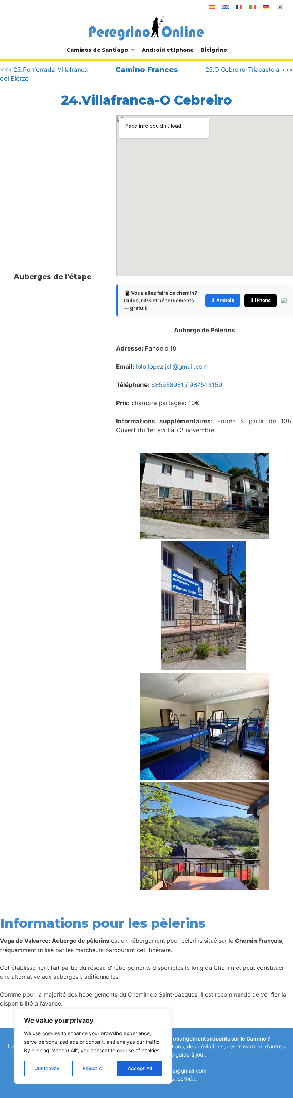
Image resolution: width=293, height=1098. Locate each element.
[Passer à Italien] (252, 7)
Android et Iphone (168, 50)
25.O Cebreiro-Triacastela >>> (249, 69)
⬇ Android (222, 300)
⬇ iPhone (260, 300)
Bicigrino (214, 50)
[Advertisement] (60, 174)
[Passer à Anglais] (225, 7)
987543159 (205, 384)
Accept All (140, 1068)
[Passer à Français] (239, 7)
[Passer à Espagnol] (212, 7)
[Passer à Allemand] (266, 7)
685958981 (167, 384)
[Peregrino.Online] (146, 28)
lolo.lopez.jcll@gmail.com (172, 366)
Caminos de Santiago (97, 50)
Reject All (93, 1068)
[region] (93, 1046)
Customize (46, 1068)
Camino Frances (146, 69)
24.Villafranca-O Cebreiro (146, 100)
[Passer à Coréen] (280, 7)
